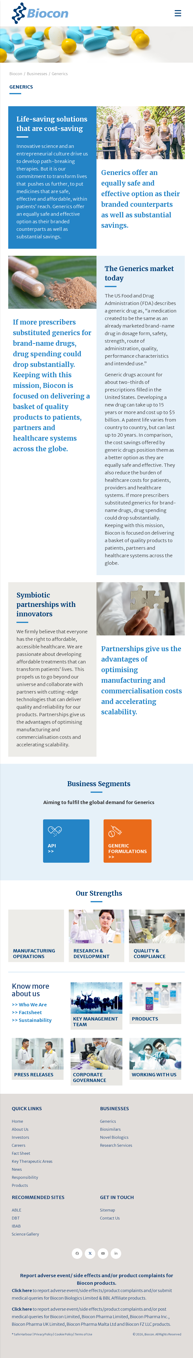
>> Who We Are (29, 1005)
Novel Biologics (114, 1137)
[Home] (40, 12)
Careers (18, 1145)
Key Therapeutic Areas (32, 1161)
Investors (20, 1137)
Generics (108, 1121)
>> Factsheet (27, 1012)
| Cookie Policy (62, 1334)
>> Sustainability (32, 1020)
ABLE (16, 1210)
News (17, 1169)
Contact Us (110, 1218)
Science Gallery (25, 1234)
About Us (20, 1129)
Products (20, 1185)
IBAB (16, 1226)
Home (17, 1121)
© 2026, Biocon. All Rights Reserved (157, 1334)
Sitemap (107, 1210)
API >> (52, 848)
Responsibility (25, 1177)
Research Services (116, 1145)
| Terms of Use (82, 1334)
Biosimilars (110, 1129)
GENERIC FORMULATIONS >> (127, 851)
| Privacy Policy (42, 1334)
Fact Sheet (21, 1153)
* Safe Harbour (22, 1334)
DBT (16, 1218)
